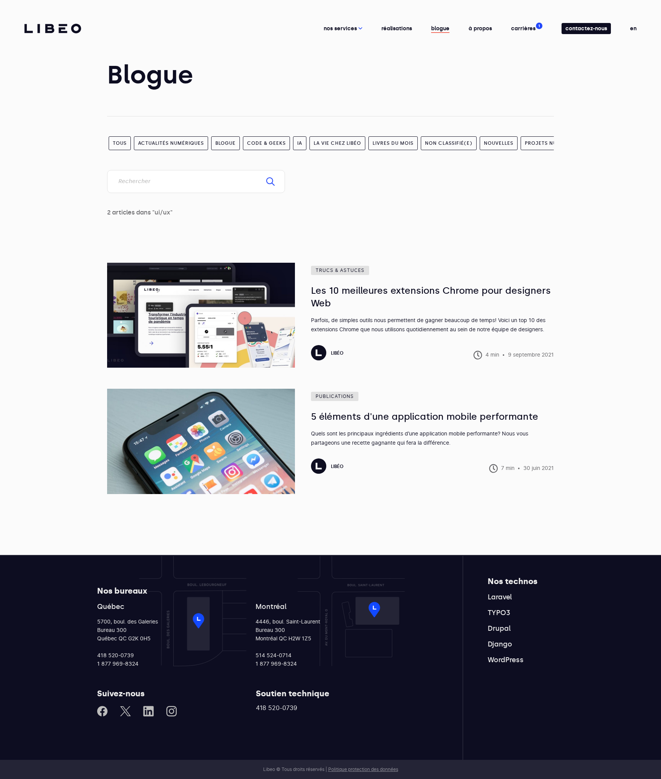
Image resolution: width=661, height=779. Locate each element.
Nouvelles (498, 143)
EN (633, 28)
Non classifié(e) (448, 143)
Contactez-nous (586, 28)
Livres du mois (393, 143)
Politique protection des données (363, 769)
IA (299, 143)
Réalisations (396, 28)
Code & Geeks (266, 143)
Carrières (523, 28)
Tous (120, 143)
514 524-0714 (273, 655)
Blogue (440, 28)
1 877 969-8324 (117, 664)
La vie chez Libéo (337, 143)
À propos (480, 28)
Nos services (341, 28)
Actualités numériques (171, 143)
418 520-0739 (115, 655)
